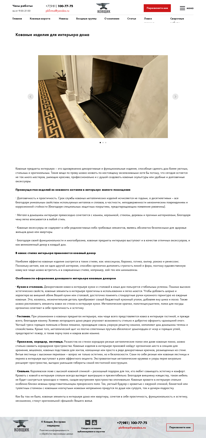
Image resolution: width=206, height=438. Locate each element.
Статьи (131, 18)
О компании (111, 18)
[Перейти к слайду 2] (103, 142)
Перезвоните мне (157, 8)
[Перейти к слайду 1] (100, 142)
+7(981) (52, 6)
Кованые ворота (40, 18)
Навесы (63, 18)
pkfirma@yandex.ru (57, 11)
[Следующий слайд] (175, 97)
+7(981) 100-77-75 (132, 423)
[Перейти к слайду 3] (105, 142)
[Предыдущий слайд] (31, 97)
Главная (17, 18)
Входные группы (86, 18)
